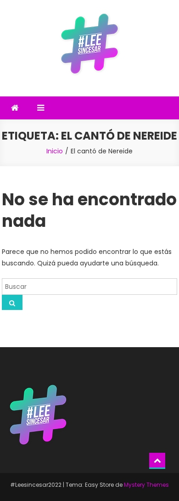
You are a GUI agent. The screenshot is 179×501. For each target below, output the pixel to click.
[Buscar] (12, 302)
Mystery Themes (146, 485)
